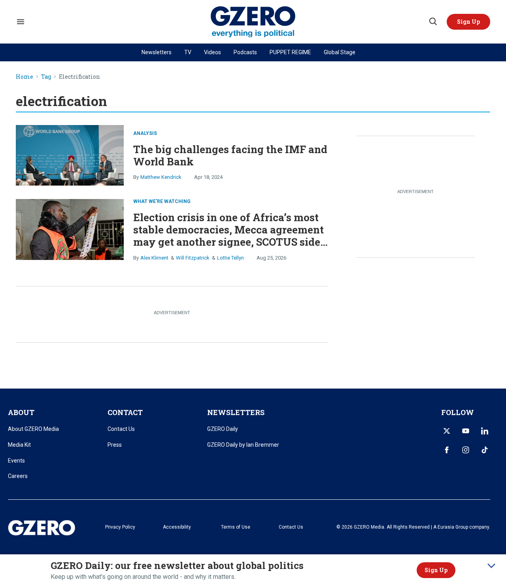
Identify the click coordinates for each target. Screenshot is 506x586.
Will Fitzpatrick (193, 258)
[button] (468, 22)
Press (115, 445)
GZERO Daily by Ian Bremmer (243, 445)
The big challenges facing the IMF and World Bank (230, 155)
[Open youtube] (465, 430)
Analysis (145, 133)
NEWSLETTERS (235, 412)
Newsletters (157, 52)
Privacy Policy (120, 527)
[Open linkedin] (484, 430)
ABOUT (21, 412)
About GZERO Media (33, 429)
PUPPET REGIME (290, 52)
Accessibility (177, 527)
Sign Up (436, 570)
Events (16, 460)
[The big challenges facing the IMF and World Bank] (70, 154)
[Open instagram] (465, 449)
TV (187, 52)
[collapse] (491, 565)
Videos (212, 52)
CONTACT (125, 412)
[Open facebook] (446, 449)
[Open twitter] (446, 430)
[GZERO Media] (253, 22)
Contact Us (121, 429)
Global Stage (339, 52)
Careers (18, 476)
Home (24, 77)
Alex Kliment (154, 258)
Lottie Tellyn (230, 258)
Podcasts (245, 52)
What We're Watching (162, 201)
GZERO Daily (222, 429)
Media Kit (19, 445)
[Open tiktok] (484, 449)
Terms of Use (235, 527)
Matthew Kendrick (160, 177)
